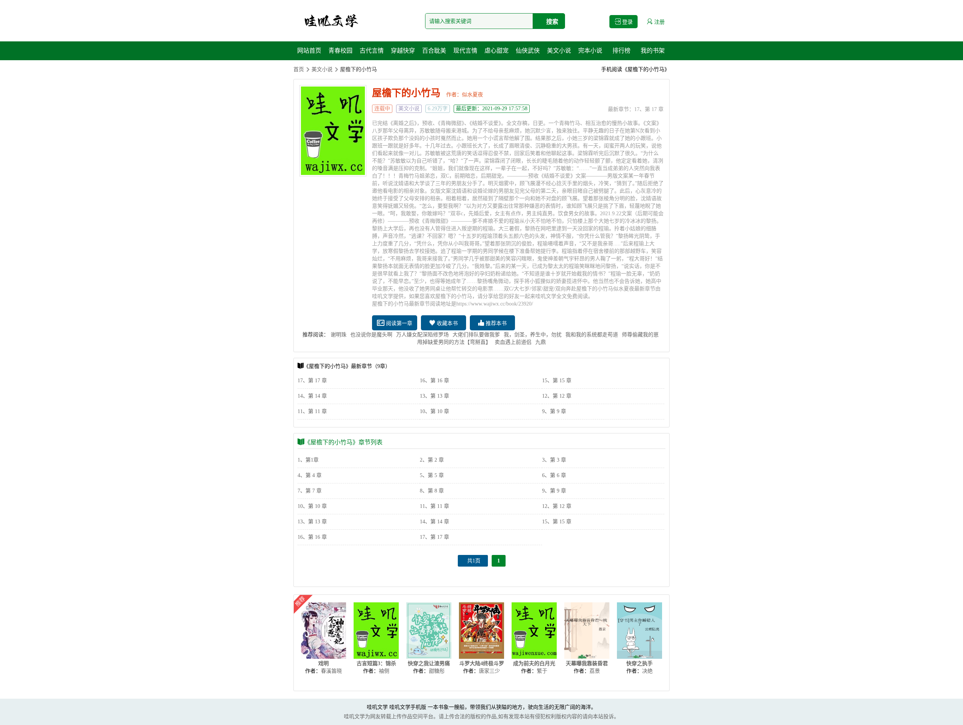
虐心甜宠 (497, 50)
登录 (627, 22)
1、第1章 (308, 460)
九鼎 (540, 342)
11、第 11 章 (312, 411)
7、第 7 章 (310, 491)
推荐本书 (495, 323)
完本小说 (590, 50)
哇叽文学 (377, 707)
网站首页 (309, 50)
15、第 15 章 (556, 380)
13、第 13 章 (434, 396)
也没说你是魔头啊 (371, 334)
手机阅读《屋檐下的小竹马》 (635, 69)
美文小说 (559, 50)
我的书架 (653, 50)
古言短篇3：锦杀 (376, 663)
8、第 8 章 (432, 491)
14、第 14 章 (312, 396)
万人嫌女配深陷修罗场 (422, 334)
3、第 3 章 (554, 460)
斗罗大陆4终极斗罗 (481, 663)
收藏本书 (446, 323)
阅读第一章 (398, 323)
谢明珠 (338, 334)
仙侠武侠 (528, 50)
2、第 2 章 (432, 460)
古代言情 (372, 50)
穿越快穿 (403, 50)
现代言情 (465, 50)
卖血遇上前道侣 (513, 342)
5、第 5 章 (432, 475)
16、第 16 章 (434, 380)
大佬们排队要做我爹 (476, 334)
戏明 (323, 663)
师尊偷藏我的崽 (640, 334)
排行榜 (621, 50)
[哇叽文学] (331, 20)
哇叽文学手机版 (407, 707)
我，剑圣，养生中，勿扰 (533, 334)
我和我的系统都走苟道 (591, 334)
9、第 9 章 (554, 411)
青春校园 (340, 50)
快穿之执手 (639, 663)
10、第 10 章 (434, 411)
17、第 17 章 (649, 109)
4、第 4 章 (310, 475)
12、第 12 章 (556, 396)
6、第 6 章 (554, 475)
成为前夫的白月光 (534, 663)
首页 (298, 69)
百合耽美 (434, 50)
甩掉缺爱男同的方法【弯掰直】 (454, 342)
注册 (659, 22)
